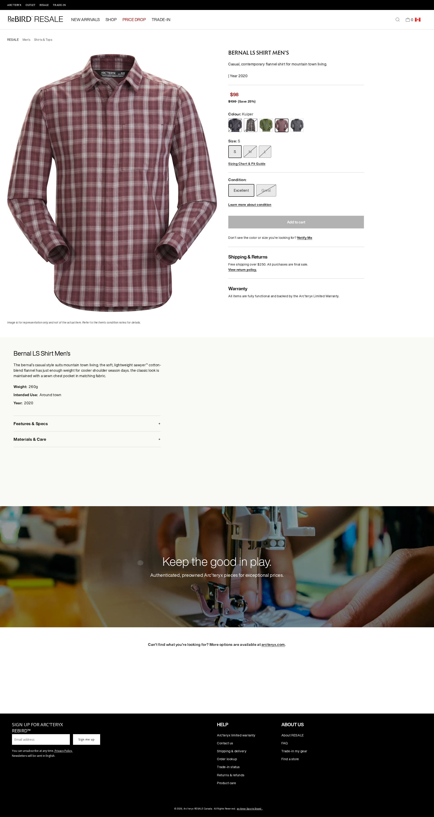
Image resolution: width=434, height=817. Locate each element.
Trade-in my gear (294, 751)
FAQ (284, 743)
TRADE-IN (59, 5)
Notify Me (304, 237)
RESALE (44, 5)
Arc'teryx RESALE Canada (198, 808)
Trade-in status (228, 766)
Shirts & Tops (43, 40)
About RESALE (292, 735)
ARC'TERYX (14, 5)
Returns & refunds (230, 775)
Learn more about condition (249, 204)
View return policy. (242, 269)
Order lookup (227, 759)
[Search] (398, 20)
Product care (226, 783)
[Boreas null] (251, 125)
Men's (27, 40)
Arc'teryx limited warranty (236, 735)
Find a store (290, 759)
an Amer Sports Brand (249, 808)
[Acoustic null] (235, 125)
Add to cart (296, 222)
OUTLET (30, 5)
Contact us (225, 743)
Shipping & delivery (231, 751)
